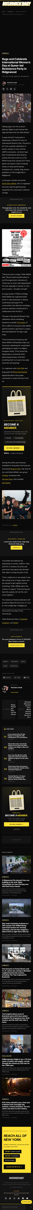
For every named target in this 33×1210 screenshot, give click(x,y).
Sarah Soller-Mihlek (9, 184)
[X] (14, 1198)
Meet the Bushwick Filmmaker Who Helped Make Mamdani (16, 1193)
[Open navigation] (29, 4)
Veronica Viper (7, 479)
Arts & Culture (7, 1055)
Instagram (5, 623)
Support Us (16, 547)
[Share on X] (7, 89)
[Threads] (18, 1198)
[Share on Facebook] (3, 89)
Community (10, 11)
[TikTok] (10, 1198)
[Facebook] (23, 1198)
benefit (5, 661)
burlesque (14, 661)
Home (3, 11)
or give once (16, 829)
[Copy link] (14, 89)
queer (5, 666)
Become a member (14, 448)
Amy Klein (20, 368)
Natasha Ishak (16, 687)
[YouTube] (27, 1198)
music (23, 661)
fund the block (26, 1201)
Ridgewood (13, 666)
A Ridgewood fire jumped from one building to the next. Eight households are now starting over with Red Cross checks (15, 883)
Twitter (15, 623)
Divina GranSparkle (20, 372)
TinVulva (5, 475)
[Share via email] (11, 89)
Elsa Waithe (6, 483)
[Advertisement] (16, 34)
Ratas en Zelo (16, 469)
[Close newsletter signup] (31, 1207)
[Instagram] (6, 1198)
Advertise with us (14, 1167)
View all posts (14, 692)
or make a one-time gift (16, 453)
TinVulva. (15, 525)
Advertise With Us (16, 645)
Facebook (23, 619)
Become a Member (16, 215)
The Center (21, 323)
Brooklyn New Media (17, 1187)
